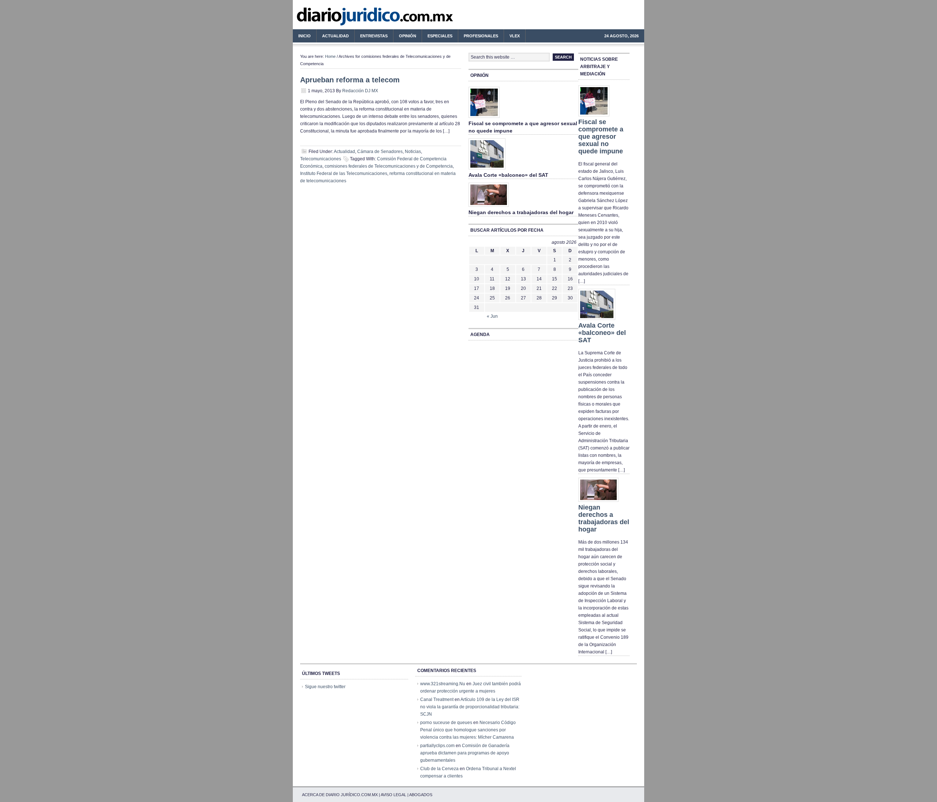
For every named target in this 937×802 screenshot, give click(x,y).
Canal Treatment (436, 699)
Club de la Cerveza (439, 768)
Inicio (304, 36)
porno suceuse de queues (446, 722)
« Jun (492, 316)
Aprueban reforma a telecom (350, 80)
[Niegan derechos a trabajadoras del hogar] (488, 207)
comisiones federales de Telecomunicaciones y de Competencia (389, 166)
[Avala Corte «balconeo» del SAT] (486, 169)
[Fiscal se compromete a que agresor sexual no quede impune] (484, 118)
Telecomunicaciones (320, 158)
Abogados (420, 794)
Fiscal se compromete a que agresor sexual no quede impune (600, 136)
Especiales (440, 36)
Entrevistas (374, 36)
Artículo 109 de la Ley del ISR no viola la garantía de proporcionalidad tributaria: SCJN (469, 707)
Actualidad (333, 37)
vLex (514, 36)
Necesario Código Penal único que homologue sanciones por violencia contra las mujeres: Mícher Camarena (468, 730)
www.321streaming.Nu (442, 683)
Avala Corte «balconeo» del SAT (508, 175)
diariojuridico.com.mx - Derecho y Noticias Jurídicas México (353, 18)
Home (330, 56)
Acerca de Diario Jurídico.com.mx (340, 794)
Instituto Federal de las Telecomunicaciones (343, 173)
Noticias (413, 151)
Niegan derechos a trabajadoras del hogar (521, 212)
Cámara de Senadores (380, 151)
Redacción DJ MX (360, 90)
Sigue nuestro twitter (325, 686)
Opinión (407, 36)
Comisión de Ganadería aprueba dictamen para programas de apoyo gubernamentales (464, 753)
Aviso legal (393, 794)
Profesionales (478, 37)
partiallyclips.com (437, 745)
